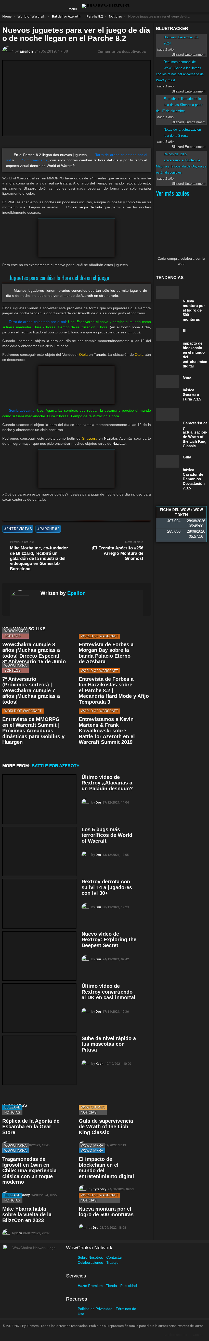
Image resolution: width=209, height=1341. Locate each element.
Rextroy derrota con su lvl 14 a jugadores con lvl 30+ (107, 887)
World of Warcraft (99, 636)
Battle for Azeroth (56, 765)
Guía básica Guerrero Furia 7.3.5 (192, 388)
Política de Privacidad (95, 1309)
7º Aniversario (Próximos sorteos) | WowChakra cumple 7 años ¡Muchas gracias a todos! (31, 690)
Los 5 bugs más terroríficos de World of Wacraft (107, 835)
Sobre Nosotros (90, 1257)
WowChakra (15, 631)
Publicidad (128, 1286)
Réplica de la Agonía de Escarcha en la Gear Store (30, 1126)
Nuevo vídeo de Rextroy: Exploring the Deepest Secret (109, 939)
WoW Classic (93, 1107)
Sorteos (12, 636)
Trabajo (112, 1262)
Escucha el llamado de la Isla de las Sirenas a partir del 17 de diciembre (179, 105)
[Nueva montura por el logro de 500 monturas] (167, 292)
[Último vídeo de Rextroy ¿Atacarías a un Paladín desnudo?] (39, 799)
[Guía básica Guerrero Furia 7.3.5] (167, 381)
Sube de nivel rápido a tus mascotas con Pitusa (109, 1044)
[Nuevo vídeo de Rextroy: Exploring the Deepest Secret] (39, 956)
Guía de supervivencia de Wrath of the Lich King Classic (106, 1126)
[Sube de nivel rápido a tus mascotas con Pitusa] (39, 1060)
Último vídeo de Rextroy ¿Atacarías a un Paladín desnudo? (107, 782)
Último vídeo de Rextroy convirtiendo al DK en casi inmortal (108, 991)
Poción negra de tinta (84, 207)
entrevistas (19, 529)
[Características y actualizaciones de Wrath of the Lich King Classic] (167, 414)
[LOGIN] (138, 6)
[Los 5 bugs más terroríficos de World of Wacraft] (39, 851)
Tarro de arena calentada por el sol (37, 322)
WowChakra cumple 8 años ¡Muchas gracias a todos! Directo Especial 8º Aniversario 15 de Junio (34, 653)
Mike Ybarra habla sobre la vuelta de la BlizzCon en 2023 (26, 1214)
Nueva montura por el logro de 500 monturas (106, 1211)
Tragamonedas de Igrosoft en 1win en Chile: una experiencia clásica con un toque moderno (29, 1170)
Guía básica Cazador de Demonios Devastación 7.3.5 (194, 472)
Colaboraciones (90, 1262)
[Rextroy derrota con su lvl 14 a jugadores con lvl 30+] (39, 904)
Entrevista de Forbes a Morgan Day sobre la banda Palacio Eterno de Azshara (106, 653)
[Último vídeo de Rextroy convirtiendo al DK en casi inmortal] (39, 1008)
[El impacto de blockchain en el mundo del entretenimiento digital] (167, 334)
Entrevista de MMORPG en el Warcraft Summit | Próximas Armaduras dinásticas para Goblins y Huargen (33, 730)
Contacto (199, 1335)
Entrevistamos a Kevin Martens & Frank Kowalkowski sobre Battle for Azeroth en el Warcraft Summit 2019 (107, 730)
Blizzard (12, 1107)
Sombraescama (35, 160)
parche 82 (49, 529)
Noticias (12, 1112)
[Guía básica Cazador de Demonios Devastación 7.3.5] (167, 461)
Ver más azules (172, 192)
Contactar (114, 1257)
